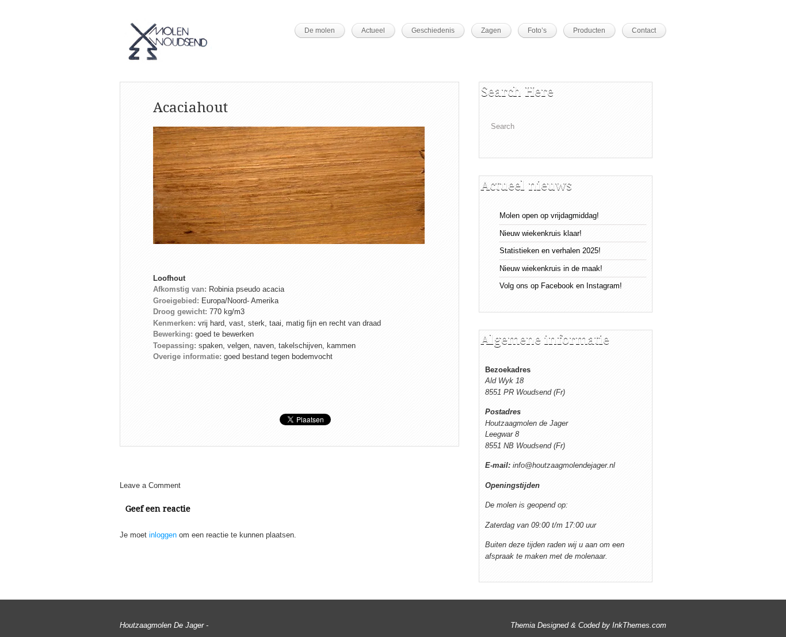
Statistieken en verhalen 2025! (550, 250)
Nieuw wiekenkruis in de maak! (550, 268)
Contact (644, 30)
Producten (589, 30)
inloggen (163, 535)
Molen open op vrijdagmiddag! (549, 215)
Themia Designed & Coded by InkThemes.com (588, 625)
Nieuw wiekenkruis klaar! (540, 233)
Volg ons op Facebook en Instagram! (560, 285)
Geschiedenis (433, 30)
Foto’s (537, 30)
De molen (319, 30)
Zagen (491, 30)
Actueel (373, 30)
